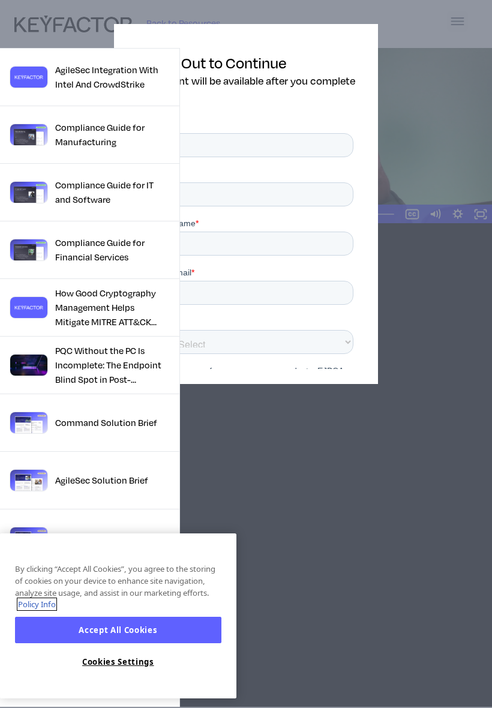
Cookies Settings (118, 661)
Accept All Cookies (118, 630)
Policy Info (37, 604)
